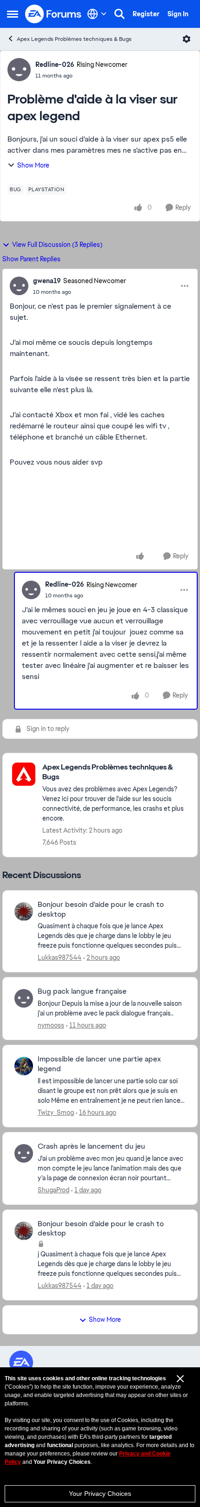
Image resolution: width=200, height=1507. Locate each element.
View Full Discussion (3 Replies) (57, 244)
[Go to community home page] (53, 14)
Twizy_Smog (56, 1112)
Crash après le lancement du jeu (91, 1146)
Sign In (177, 14)
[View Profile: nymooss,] (23, 998)
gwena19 (47, 281)
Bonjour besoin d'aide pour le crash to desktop (101, 909)
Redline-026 (54, 64)
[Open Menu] (186, 38)
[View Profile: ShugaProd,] (23, 1153)
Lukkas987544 (59, 957)
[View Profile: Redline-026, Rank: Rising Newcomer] (19, 69)
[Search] (119, 13)
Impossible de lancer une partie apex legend (99, 1064)
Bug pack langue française (82, 991)
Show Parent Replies (31, 259)
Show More (33, 165)
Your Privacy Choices (100, 1493)
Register (146, 14)
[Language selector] (97, 14)
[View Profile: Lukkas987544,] (23, 911)
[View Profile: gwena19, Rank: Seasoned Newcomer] (19, 286)
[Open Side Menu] (12, 14)
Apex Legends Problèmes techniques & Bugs (74, 39)
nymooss (51, 1025)
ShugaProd (53, 1190)
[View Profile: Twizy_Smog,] (23, 1066)
